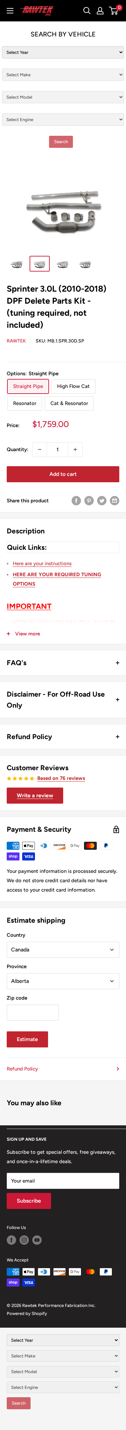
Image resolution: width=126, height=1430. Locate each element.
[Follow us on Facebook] (11, 1240)
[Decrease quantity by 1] (40, 449)
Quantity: (17, 449)
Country (16, 935)
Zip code (17, 998)
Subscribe (29, 1201)
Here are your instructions (42, 563)
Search (61, 141)
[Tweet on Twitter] (102, 500)
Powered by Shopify (27, 1313)
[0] (114, 11)
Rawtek (16, 341)
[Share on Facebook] (76, 500)
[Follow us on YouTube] (37, 1240)
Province (17, 966)
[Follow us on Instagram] (24, 1240)
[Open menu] (10, 10)
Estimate (27, 1039)
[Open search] (87, 10)
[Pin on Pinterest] (89, 500)
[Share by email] (114, 500)
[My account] (100, 10)
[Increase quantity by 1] (75, 449)
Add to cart (63, 474)
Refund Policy (22, 1069)
